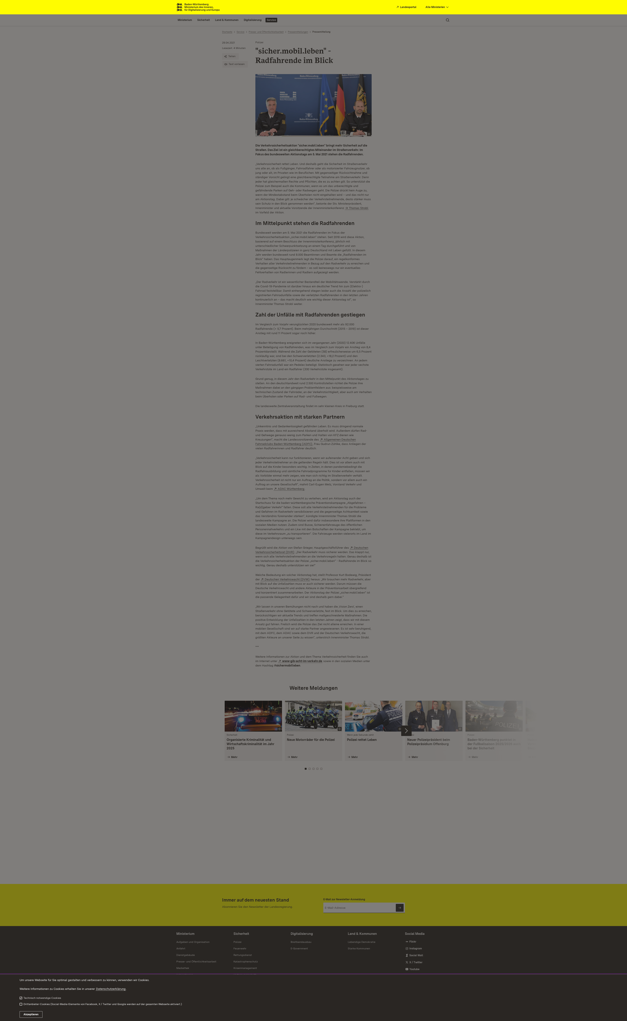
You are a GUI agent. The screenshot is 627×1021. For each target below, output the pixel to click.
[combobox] (437, 7)
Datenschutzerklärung (111, 988)
